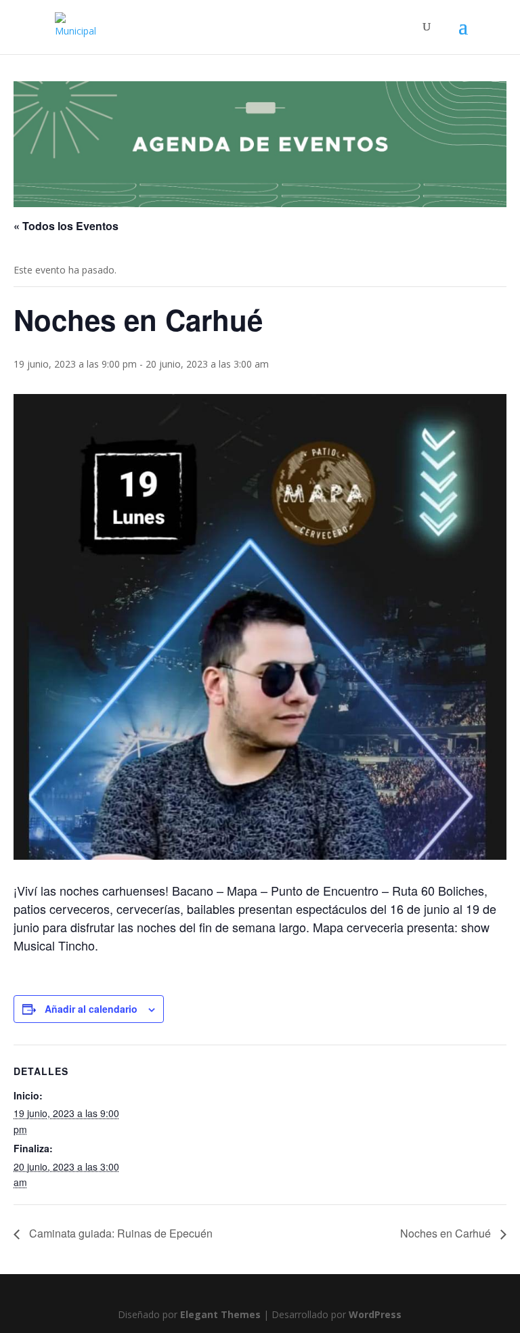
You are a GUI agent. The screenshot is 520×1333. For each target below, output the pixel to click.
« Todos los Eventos (66, 226)
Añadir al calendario (91, 1008)
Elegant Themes (220, 1314)
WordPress (375, 1314)
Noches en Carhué (447, 1233)
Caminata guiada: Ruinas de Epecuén (119, 1233)
